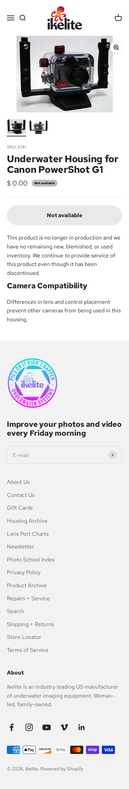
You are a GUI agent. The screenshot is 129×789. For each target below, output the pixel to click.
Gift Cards (20, 507)
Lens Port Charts (28, 533)
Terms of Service (28, 650)
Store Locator (24, 637)
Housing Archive (27, 520)
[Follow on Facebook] (11, 727)
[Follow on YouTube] (46, 727)
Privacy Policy (24, 572)
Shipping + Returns (30, 624)
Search (15, 611)
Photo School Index (31, 559)
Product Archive (27, 585)
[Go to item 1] (16, 128)
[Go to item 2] (38, 128)
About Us (18, 482)
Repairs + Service (28, 598)
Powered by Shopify (62, 769)
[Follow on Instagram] (29, 727)
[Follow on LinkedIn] (81, 727)
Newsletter (20, 546)
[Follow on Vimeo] (64, 727)
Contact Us (20, 495)
